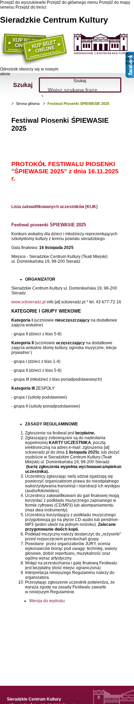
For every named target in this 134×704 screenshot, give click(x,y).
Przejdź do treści (30, 7)
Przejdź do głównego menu (72, 2)
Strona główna (28, 103)
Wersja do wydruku (47, 600)
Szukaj (80, 80)
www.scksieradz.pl (28, 302)
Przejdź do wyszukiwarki (23, 2)
